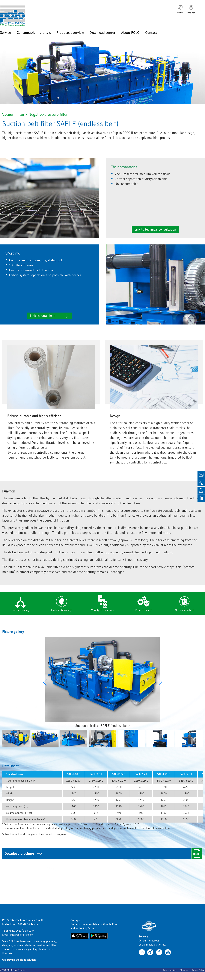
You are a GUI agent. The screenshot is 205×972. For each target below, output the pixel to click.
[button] (160, 682)
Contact (180, 13)
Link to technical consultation (155, 229)
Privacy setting (169, 970)
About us (184, 970)
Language (191, 13)
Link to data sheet (43, 316)
